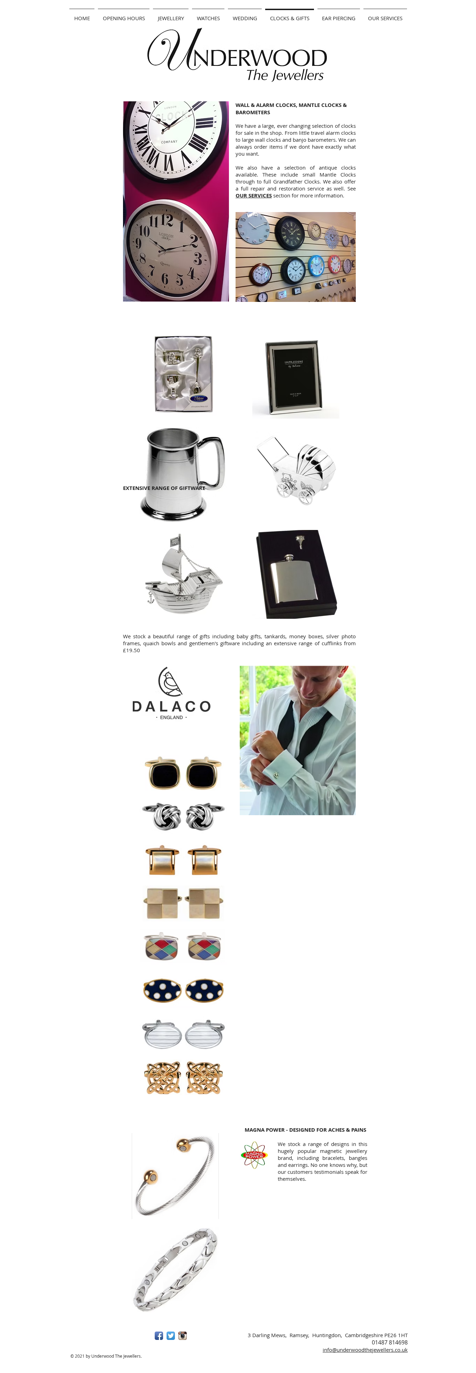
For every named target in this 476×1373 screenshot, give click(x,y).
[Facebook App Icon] (159, 1336)
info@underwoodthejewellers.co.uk (365, 1349)
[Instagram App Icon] (182, 1336)
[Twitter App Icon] (171, 1336)
